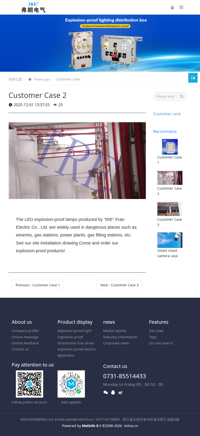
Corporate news (116, 343)
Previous (38, 285)
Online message (25, 337)
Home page (42, 79)
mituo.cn (131, 425)
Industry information (120, 337)
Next (119, 285)
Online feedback (25, 343)
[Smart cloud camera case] (169, 239)
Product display (75, 322)
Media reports (114, 330)
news (109, 322)
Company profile (25, 330)
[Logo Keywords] (34, 7)
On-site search (161, 343)
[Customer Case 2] (169, 177)
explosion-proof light (75, 330)
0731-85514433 (124, 376)
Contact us (20, 349)
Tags (153, 337)
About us (22, 322)
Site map (156, 330)
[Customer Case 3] (169, 208)
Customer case (68, 79)
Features (159, 322)
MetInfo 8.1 (91, 425)
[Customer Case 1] (169, 146)
